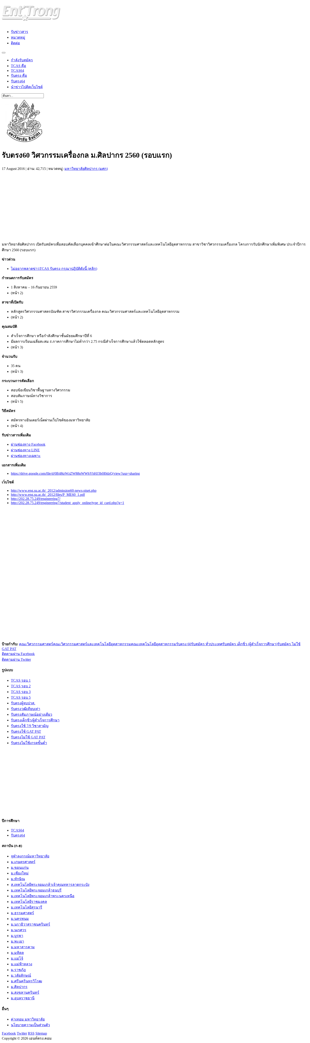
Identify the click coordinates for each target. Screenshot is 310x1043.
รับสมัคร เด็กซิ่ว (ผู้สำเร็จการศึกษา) (249, 644)
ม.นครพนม (20, 919)
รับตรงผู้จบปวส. (23, 703)
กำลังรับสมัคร (22, 60)
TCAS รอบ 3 (21, 692)
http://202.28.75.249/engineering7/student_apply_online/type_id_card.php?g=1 (67, 503)
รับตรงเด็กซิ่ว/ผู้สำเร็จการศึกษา (35, 720)
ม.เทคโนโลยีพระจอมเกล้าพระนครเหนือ (42, 896)
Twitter (22, 1033)
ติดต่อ (15, 43)
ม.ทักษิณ (18, 879)
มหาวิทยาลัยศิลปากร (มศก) (86, 169)
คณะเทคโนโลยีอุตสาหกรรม (153, 644)
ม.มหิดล (17, 953)
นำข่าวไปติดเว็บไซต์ (27, 87)
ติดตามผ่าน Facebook (18, 654)
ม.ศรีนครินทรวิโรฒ (26, 981)
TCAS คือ (18, 66)
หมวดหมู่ (18, 37)
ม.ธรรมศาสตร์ (22, 913)
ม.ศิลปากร (19, 987)
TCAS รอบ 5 (21, 697)
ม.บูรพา (17, 936)
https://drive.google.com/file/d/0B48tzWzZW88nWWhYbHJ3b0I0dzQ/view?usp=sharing (75, 473)
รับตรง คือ (19, 75)
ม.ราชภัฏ (18, 970)
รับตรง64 (18, 81)
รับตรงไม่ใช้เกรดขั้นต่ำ (29, 743)
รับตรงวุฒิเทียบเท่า (25, 709)
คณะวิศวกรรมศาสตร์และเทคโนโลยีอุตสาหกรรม (92, 644)
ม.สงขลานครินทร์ (25, 992)
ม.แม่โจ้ (17, 958)
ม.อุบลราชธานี (22, 998)
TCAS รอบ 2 (21, 686)
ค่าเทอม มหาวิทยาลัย (28, 1019)
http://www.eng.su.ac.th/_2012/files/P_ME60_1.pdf (48, 495)
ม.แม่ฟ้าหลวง (21, 964)
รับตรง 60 (183, 644)
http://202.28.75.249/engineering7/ (35, 499)
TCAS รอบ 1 (21, 680)
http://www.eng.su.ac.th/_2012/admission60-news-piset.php (53, 490)
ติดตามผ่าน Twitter (16, 659)
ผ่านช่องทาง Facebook (28, 444)
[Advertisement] (40, 205)
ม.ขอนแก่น (20, 867)
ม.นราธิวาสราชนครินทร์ (30, 924)
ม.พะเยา (17, 941)
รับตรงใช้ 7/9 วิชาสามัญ (30, 726)
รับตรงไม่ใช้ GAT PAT (28, 737)
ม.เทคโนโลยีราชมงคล (29, 902)
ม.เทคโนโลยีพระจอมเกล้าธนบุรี (36, 890)
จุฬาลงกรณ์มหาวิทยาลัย (30, 856)
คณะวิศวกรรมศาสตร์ (36, 644)
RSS (31, 1033)
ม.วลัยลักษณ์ (21, 975)
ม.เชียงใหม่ (20, 873)
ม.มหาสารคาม (23, 947)
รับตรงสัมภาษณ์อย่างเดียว (31, 714)
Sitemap (41, 1033)
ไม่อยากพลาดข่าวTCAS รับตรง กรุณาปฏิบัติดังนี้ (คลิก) (54, 269)
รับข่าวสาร (19, 32)
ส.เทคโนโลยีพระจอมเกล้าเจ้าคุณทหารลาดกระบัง (50, 885)
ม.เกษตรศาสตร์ (23, 862)
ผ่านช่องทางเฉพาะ (26, 456)
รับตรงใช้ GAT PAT (26, 731)
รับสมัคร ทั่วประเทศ (206, 644)
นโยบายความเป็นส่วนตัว (30, 1025)
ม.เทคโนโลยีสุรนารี (26, 907)
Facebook (9, 1033)
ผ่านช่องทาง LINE (25, 450)
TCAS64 (17, 70)
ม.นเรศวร (18, 930)
